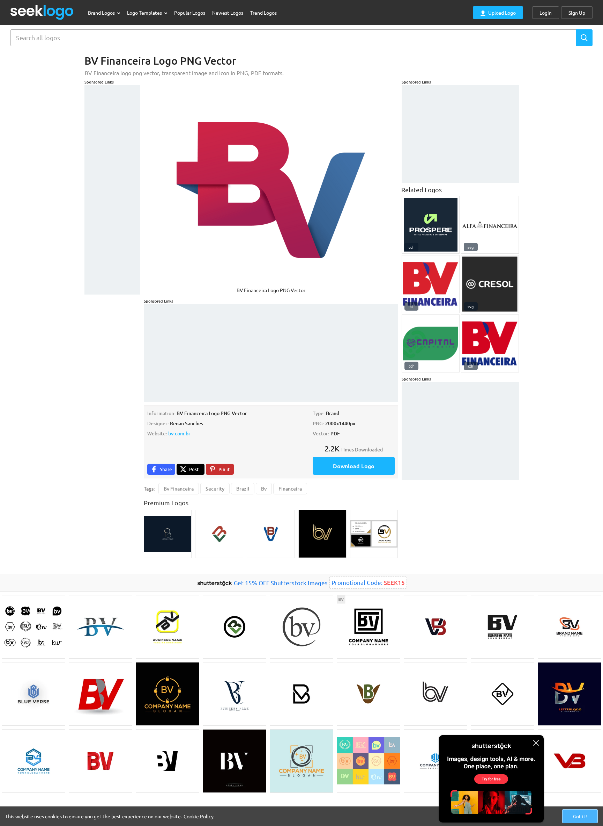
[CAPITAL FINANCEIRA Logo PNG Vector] (431, 343)
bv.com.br (179, 433)
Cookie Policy (199, 816)
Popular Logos (189, 12)
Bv (264, 488)
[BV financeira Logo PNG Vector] (431, 284)
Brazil (242, 488)
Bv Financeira (179, 488)
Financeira (290, 488)
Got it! (580, 816)
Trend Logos (263, 12)
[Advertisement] (112, 190)
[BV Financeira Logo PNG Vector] (490, 343)
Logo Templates (145, 12)
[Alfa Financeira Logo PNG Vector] (490, 225)
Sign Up (576, 12)
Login (545, 12)
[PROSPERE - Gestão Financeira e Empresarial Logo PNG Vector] (431, 225)
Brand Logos (102, 12)
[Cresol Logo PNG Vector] (490, 284)
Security (215, 488)
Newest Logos (227, 12)
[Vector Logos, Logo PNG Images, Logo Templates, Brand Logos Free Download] (42, 12)
